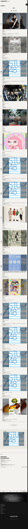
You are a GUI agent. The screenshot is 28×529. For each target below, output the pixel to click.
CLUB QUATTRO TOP (14, 425)
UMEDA (17, 491)
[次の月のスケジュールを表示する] (26, 10)
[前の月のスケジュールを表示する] (1, 10)
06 (11, 10)
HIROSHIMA (24, 491)
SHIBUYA (3, 491)
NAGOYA (10, 491)
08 (15, 10)
